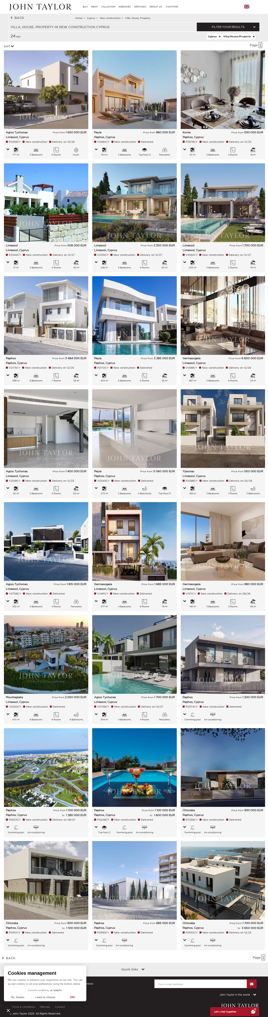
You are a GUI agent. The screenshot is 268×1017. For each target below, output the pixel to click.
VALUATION (108, 6)
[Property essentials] (8, 150)
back (19, 17)
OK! (72, 997)
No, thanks (17, 997)
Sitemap (45, 1006)
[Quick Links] (143, 970)
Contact (60, 1006)
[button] (8, 1010)
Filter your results (228, 27)
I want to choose (45, 997)
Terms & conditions (23, 1006)
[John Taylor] (39, 7)
